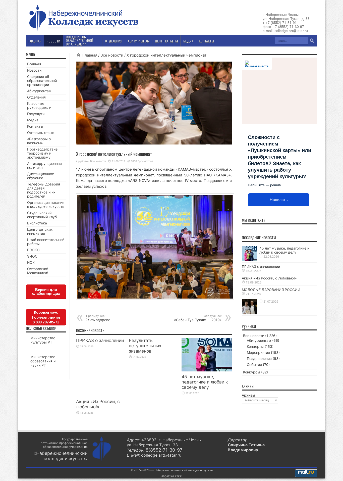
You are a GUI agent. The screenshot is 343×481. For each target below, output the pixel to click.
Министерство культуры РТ (42, 340)
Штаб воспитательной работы (45, 241)
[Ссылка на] (249, 313)
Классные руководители (39, 105)
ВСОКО (33, 250)
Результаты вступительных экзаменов (145, 346)
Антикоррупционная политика (44, 165)
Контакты (35, 126)
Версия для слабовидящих (46, 291)
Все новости (111, 55)
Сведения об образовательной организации (42, 80)
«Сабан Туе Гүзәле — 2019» (198, 318)
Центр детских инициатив (40, 231)
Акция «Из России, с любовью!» (98, 404)
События (254, 364)
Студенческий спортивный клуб (42, 215)
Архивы (248, 395)
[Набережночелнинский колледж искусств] (83, 31)
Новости (34, 70)
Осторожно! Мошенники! (37, 271)
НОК (31, 262)
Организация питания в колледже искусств (45, 204)
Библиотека (37, 223)
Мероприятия (258, 352)
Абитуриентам (39, 91)
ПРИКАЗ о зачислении (100, 340)
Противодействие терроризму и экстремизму (42, 153)
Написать (279, 200)
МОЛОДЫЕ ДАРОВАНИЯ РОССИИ (271, 289)
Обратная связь (171, 476)
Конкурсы (251, 372)
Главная (89, 55)
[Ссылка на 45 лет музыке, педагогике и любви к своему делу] (207, 370)
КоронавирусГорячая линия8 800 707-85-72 (46, 317)
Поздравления (259, 358)
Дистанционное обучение (40, 176)
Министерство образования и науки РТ (42, 361)
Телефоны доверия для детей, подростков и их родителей (43, 190)
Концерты (255, 346)
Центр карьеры (166, 40)
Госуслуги (35, 114)
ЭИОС (32, 256)
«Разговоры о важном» (39, 141)
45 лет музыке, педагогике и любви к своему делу (205, 382)
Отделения (36, 97)
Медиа (32, 120)
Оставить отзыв (40, 132)
